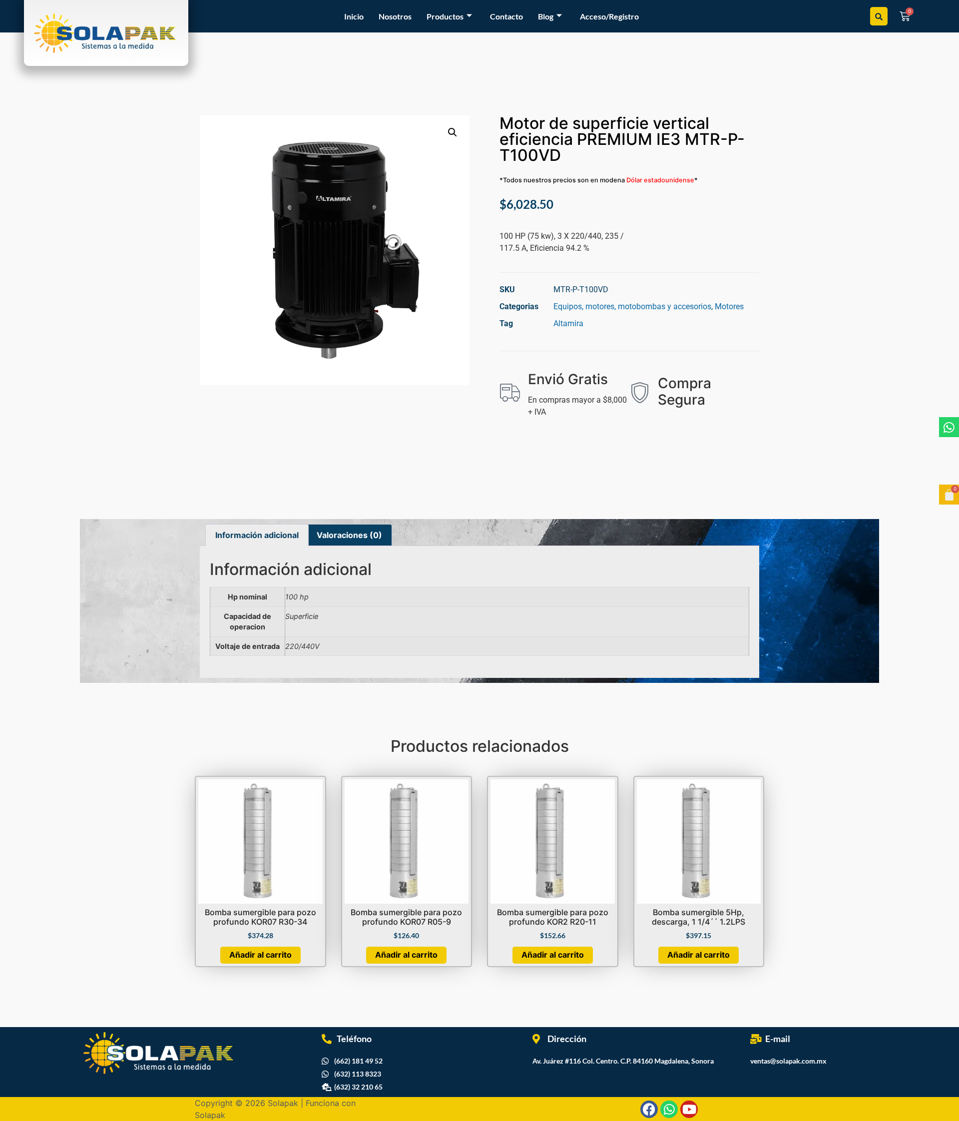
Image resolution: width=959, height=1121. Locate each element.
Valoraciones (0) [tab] (349, 535)
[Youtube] (689, 1109)
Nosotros (395, 16)
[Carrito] (949, 495)
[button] (453, 132)
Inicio (354, 16)
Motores (729, 306)
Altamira (568, 323)
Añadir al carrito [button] (260, 955)
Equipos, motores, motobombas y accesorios (632, 306)
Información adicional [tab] (257, 535)
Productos (445, 16)
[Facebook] (649, 1109)
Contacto (506, 16)
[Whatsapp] (949, 427)
